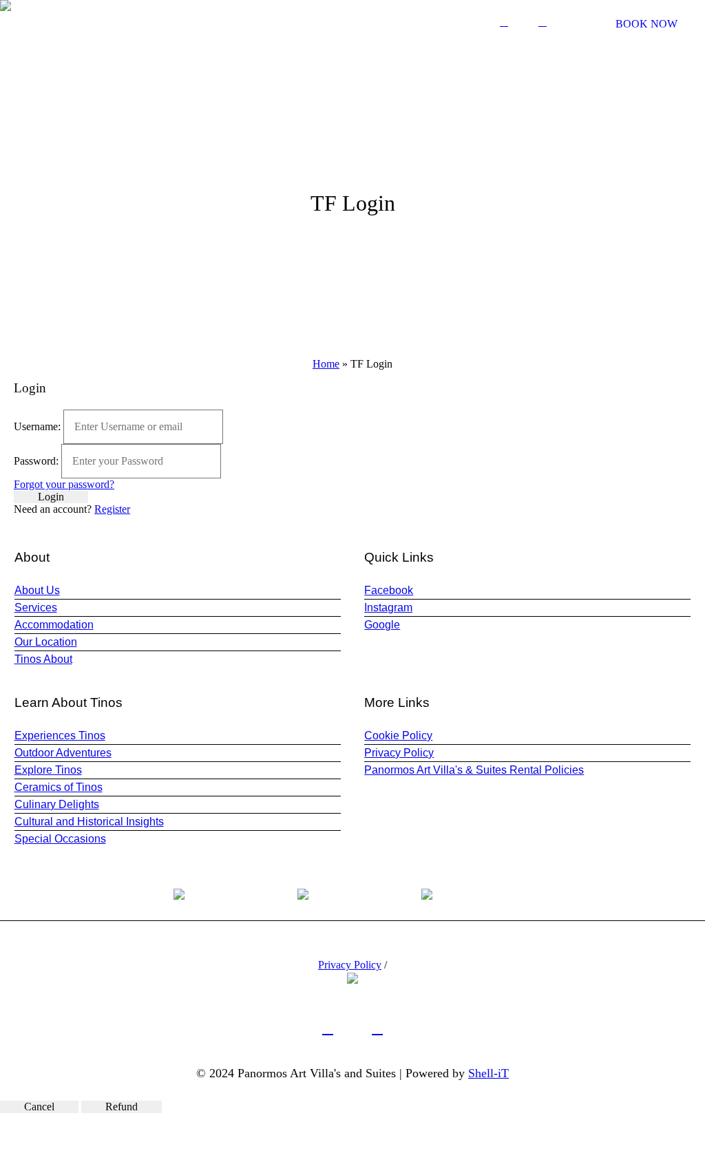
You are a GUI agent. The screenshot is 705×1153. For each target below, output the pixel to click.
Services (35, 607)
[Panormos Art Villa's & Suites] (352, 977)
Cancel (39, 1106)
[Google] (542, 22)
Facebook (388, 590)
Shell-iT (488, 1073)
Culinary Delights (56, 804)
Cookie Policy (398, 735)
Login (51, 497)
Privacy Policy (399, 753)
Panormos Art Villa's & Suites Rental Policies (474, 770)
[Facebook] (504, 22)
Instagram (388, 607)
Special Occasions (60, 839)
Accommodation (54, 625)
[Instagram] (523, 22)
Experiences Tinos (59, 735)
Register (112, 509)
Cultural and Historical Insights (89, 821)
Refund (121, 1106)
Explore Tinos (48, 770)
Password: (36, 461)
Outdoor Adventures (63, 753)
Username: (37, 426)
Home (326, 364)
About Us (37, 590)
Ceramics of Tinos (58, 787)
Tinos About (43, 659)
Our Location (45, 642)
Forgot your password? (64, 484)
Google (382, 625)
